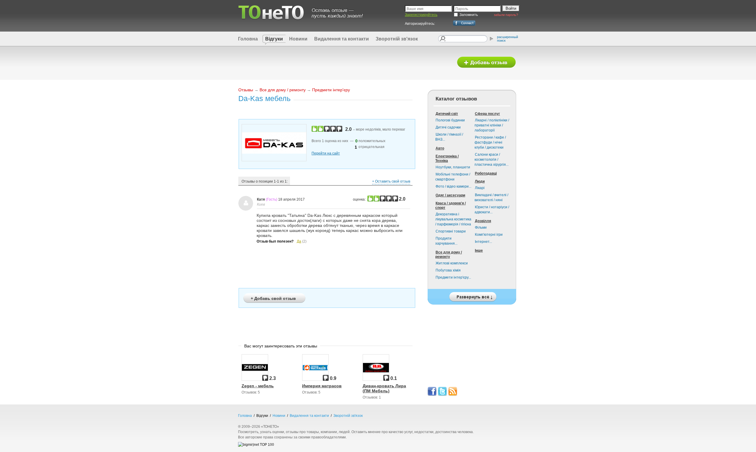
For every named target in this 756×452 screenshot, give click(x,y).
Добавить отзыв (486, 62)
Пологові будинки (450, 120)
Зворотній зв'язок (397, 38)
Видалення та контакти (341, 38)
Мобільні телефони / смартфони (452, 176)
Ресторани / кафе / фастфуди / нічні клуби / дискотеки (490, 142)
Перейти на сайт (326, 153)
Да (299, 241)
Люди (480, 181)
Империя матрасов (322, 385)
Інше (479, 250)
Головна (248, 38)
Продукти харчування (446, 240)
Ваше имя (415, 9)
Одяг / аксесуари (450, 195)
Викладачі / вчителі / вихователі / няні (491, 197)
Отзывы (245, 89)
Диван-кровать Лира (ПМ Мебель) (384, 388)
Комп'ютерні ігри (489, 234)
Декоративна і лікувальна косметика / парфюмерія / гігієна (453, 219)
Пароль (461, 9)
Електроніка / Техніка (447, 158)
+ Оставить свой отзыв (391, 181)
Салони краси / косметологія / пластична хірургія (492, 159)
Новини (298, 38)
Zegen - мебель (258, 385)
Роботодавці (486, 173)
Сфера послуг (487, 114)
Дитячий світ (447, 114)
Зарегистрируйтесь (421, 15)
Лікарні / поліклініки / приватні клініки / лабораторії (492, 125)
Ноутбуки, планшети (453, 167)
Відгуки (274, 38)
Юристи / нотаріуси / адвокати (492, 209)
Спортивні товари (451, 231)
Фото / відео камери (453, 186)
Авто (440, 148)
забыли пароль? (506, 15)
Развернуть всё (471, 295)
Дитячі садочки (448, 127)
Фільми (481, 227)
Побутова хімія (448, 270)
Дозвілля (483, 221)
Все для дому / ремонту (283, 89)
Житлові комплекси (452, 263)
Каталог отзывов (456, 99)
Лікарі (480, 188)
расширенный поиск (507, 38)
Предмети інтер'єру (331, 89)
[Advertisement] (343, 62)
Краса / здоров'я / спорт (450, 205)
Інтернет (483, 242)
